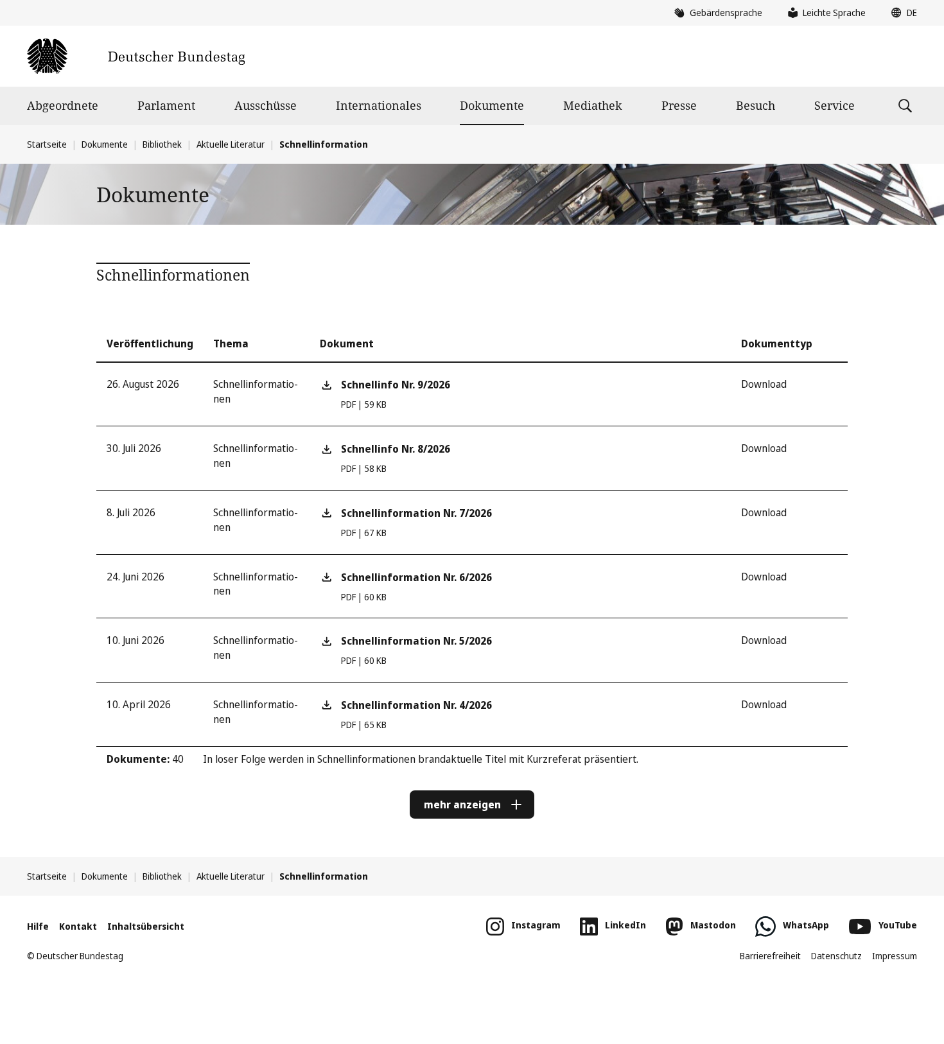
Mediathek (592, 105)
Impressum (894, 956)
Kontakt (78, 926)
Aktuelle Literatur (231, 144)
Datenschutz (836, 956)
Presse (679, 105)
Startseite (47, 144)
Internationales (378, 105)
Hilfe (38, 926)
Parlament (166, 105)
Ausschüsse (265, 105)
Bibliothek (162, 144)
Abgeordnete (62, 105)
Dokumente (492, 105)
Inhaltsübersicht (145, 926)
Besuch (755, 105)
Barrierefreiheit (770, 956)
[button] (901, 13)
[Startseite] (136, 56)
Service (834, 105)
